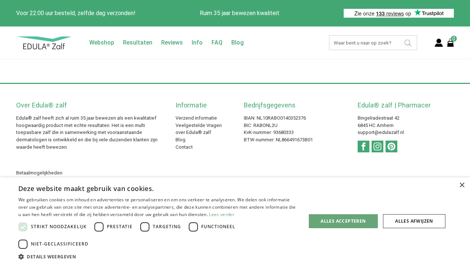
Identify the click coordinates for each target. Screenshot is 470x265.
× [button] (461, 185)
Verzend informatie (196, 118)
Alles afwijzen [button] (414, 221)
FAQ (217, 42)
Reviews (172, 42)
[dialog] (235, 221)
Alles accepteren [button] (343, 221)
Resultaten (137, 42)
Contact (184, 147)
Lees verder (221, 214)
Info (197, 42)
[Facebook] (363, 145)
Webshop (101, 42)
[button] (158, 256)
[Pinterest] (391, 145)
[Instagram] (377, 145)
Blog (237, 42)
